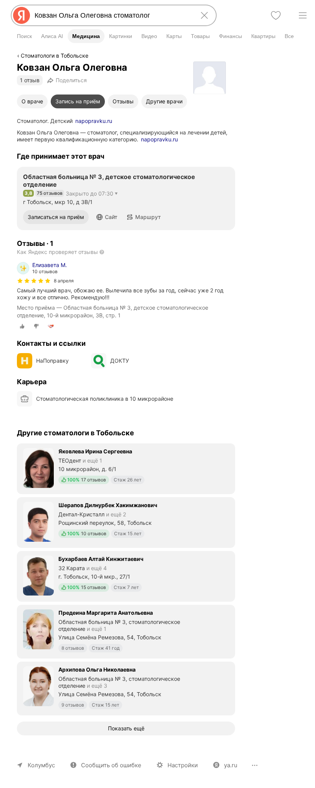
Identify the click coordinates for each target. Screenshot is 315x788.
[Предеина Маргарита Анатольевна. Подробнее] (126, 630)
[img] (34, 281)
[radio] (22, 326)
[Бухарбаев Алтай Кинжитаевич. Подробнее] (126, 576)
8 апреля (64, 281)
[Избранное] (275, 15)
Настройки (182, 765)
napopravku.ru (93, 121)
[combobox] (112, 15)
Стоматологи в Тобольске (54, 55)
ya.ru (230, 765)
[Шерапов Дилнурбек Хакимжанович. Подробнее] (126, 522)
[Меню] (302, 15)
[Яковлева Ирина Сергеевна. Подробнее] (126, 468)
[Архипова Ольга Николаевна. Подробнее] (126, 687)
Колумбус (41, 765)
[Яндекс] (21, 15)
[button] (107, 217)
